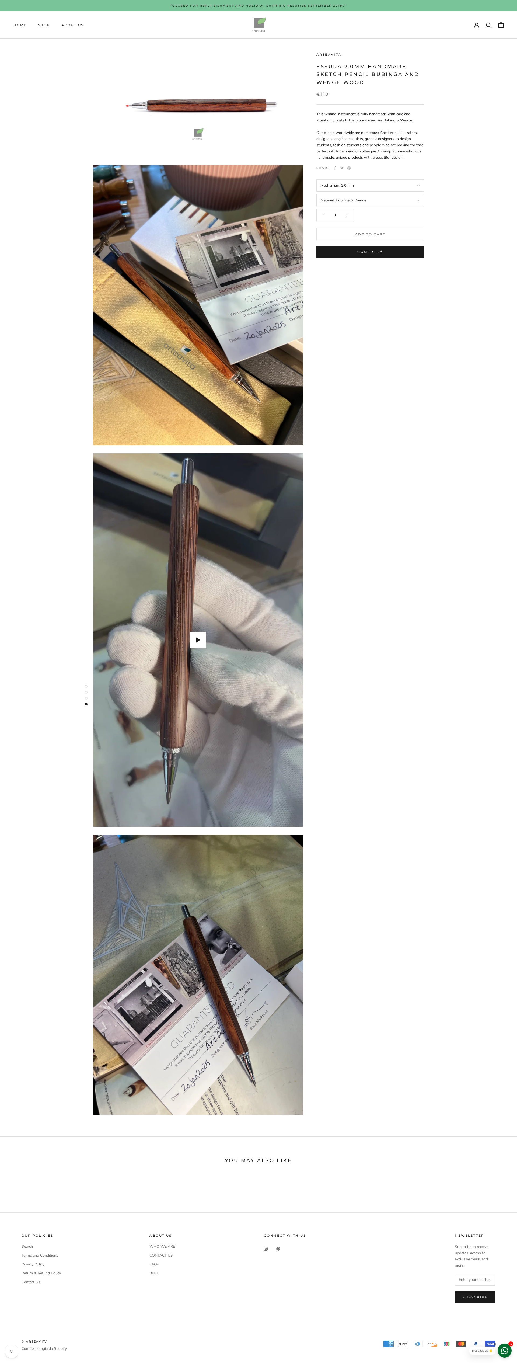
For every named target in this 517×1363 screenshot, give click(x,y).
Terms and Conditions (40, 1255)
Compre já (370, 252)
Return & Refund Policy (41, 1273)
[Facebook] (335, 168)
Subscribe (475, 1297)
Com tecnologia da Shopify (44, 1348)
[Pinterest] (349, 168)
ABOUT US (72, 25)
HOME (20, 25)
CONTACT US (161, 1255)
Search (27, 1246)
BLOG (154, 1273)
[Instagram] (266, 1248)
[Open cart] (501, 25)
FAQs (154, 1264)
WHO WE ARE (162, 1246)
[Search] (489, 25)
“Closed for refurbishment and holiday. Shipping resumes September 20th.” (258, 6)
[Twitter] (342, 168)
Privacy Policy (33, 1264)
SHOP (44, 25)
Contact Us (31, 1282)
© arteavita (35, 1341)
